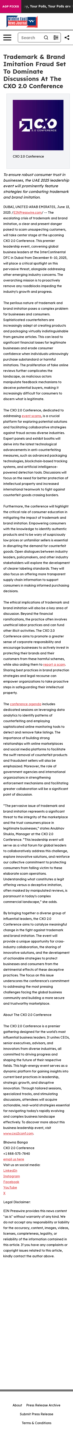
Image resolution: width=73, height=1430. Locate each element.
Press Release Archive (43, 1405)
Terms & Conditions (36, 1423)
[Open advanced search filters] (56, 37)
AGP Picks (10, 6)
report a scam (54, 664)
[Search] (46, 37)
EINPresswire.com (27, 212)
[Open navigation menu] (7, 37)
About (17, 1405)
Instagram (11, 1176)
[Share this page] (67, 37)
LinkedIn (10, 1170)
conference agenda (25, 704)
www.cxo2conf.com (18, 1133)
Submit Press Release (36, 1414)
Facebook (11, 1182)
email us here (13, 1159)
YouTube (10, 1187)
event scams (31, 416)
